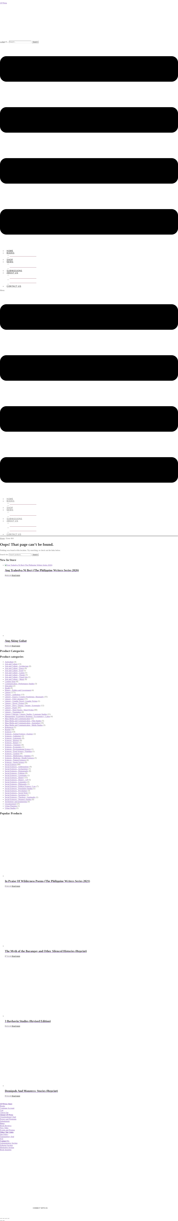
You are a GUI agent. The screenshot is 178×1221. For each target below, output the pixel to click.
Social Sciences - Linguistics (16, 782)
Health (7, 688)
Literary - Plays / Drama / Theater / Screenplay (22, 705)
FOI (1, 1139)
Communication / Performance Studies (19, 684)
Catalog (19, 257)
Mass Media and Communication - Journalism (22, 723)
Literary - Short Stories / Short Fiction (19, 710)
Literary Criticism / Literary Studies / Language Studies (26, 714)
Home (2, 538)
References (9, 727)
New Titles (4, 1128)
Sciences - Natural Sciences (15, 760)
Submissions (5, 1121)
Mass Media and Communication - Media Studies (24, 725)
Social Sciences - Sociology (15, 795)
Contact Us (14, 286)
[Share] (6, 1218)
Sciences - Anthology (13, 736)
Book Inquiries (5, 1150)
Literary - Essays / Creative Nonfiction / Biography (24, 697)
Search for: (4, 555)
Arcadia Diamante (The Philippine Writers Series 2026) (23, 16)
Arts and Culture (11, 664)
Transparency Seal (7, 1137)
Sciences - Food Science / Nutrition (18, 751)
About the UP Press (20, 276)
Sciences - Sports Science (14, 762)
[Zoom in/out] (1, 1218)
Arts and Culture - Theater (15, 675)
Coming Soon (10, 681)
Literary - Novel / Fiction (14, 703)
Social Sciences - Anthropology (17, 767)
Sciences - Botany (12, 743)
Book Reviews (5, 1126)
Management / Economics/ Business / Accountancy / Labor (27, 716)
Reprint (8, 730)
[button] (89, 144)
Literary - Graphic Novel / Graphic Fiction (21, 701)
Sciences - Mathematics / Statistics (18, 756)
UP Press (3, 3)
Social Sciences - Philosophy (16, 784)
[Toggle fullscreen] (3, 1218)
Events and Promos (7, 1130)
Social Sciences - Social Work (16, 793)
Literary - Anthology (13, 695)
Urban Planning (11, 806)
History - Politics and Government (18, 690)
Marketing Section (7, 1147)
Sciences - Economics (13, 747)
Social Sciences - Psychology (16, 791)
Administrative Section (8, 1143)
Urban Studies (10, 808)
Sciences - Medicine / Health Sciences (19, 758)
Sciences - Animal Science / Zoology (19, 734)
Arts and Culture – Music (14, 679)
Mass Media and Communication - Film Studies (23, 721)
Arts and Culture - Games (14, 673)
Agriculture (9, 662)
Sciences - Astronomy (13, 738)
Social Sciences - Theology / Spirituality (20, 797)
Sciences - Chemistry (13, 745)
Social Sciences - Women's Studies (18, 799)
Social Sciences (11, 764)
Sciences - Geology (12, 754)
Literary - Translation (13, 712)
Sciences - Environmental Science (18, 749)
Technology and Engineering (16, 802)
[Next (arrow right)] (3, 1220)
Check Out (4, 1113)
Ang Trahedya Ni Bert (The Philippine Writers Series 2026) (25, 12)
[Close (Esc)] (8, 1218)
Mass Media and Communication (17, 719)
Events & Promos (17, 265)
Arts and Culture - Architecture (16, 666)
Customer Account (7, 1108)
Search (35, 555)
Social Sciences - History (14, 778)
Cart (1, 1110)
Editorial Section (6, 1145)
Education (9, 686)
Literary (8, 692)
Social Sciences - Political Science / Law (20, 786)
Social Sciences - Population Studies (19, 789)
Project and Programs (8, 1119)
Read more (16, 575)
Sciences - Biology (12, 740)
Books (2, 1106)
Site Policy (4, 1134)
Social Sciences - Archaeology (16, 769)
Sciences (8, 732)
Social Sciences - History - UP (16, 780)
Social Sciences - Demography (16, 771)
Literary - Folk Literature (14, 699)
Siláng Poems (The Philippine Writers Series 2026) (22, 18)
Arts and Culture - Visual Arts (16, 677)
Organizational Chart (22, 281)
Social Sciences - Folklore (15, 773)
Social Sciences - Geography (16, 775)
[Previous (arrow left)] (1, 1220)
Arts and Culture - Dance (14, 668)
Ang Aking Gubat (7, 14)
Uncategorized (10, 804)
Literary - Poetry (11, 708)
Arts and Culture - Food (14, 671)
